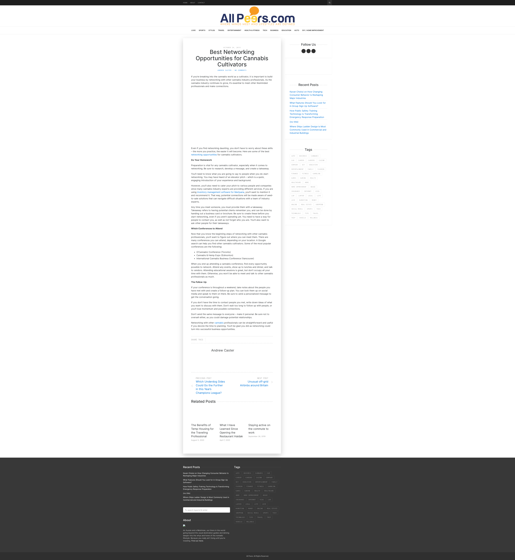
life (319, 195)
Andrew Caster (224, 70)
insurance (295, 191)
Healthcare (296, 182)
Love (193, 30)
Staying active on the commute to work (259, 428)
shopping (319, 204)
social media (297, 209)
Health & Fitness (252, 30)
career (301, 160)
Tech (265, 30)
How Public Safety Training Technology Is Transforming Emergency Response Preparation (307, 113)
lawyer (301, 195)
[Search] (329, 2)
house (313, 187)
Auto (296, 30)
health (313, 178)
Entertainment (234, 30)
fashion (321, 169)
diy (303, 165)
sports (309, 209)
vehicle (302, 218)
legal (310, 195)
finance (294, 173)
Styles (212, 30)
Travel (221, 30)
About (192, 3)
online (294, 204)
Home (185, 3)
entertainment (297, 169)
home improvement (298, 187)
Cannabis (315, 156)
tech (318, 209)
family (310, 169)
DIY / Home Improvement (313, 30)
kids (317, 191)
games (293, 178)
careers (311, 160)
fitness (305, 173)
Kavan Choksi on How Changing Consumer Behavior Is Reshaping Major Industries (306, 94)
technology (296, 213)
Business (274, 30)
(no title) (294, 121)
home (307, 182)
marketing (303, 200)
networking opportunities (204, 154)
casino (322, 160)
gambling (316, 173)
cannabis (219, 322)
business (303, 156)
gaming (303, 178)
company (294, 165)
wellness (314, 218)
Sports (202, 30)
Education (286, 30)
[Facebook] (303, 51)
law (292, 195)
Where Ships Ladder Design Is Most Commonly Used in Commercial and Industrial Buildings (308, 129)
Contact (201, 3)
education (313, 165)
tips (307, 213)
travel (316, 213)
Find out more (197, 541)
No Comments (241, 70)
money (314, 200)
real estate (306, 204)
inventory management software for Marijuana (220, 192)
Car (292, 160)
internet (308, 191)
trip (293, 218)
